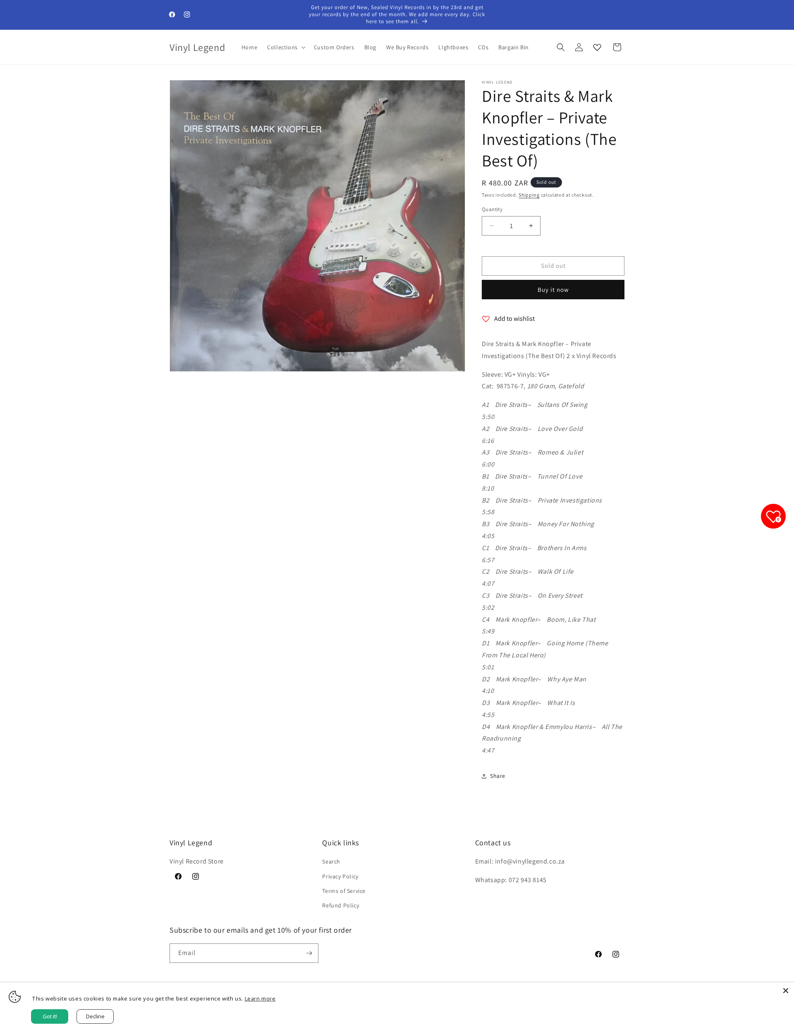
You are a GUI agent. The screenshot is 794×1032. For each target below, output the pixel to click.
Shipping (529, 195)
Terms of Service (344, 891)
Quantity (492, 209)
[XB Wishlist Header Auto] (597, 47)
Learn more (260, 998)
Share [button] (497, 775)
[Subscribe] (309, 953)
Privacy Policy (340, 876)
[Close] (786, 990)
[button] (285, 47)
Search (331, 861)
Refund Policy (340, 905)
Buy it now (553, 289)
